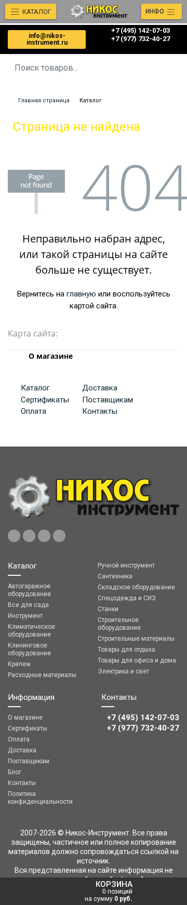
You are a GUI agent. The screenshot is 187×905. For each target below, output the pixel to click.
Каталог (35, 388)
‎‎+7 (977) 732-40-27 (140, 39)
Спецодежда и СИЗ (127, 598)
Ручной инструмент (126, 565)
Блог (14, 772)
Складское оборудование (136, 587)
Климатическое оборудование (31, 630)
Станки (108, 609)
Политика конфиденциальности (40, 797)
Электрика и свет (123, 671)
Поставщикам (107, 399)
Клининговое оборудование (29, 649)
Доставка (99, 388)
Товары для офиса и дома (137, 660)
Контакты (99, 411)
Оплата (33, 411)
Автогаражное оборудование (29, 590)
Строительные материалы (136, 638)
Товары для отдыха (126, 649)
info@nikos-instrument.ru (47, 39)
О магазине (25, 717)
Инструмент (25, 615)
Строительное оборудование (119, 623)
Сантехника (115, 576)
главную (81, 294)
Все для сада (28, 605)
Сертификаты (45, 399)
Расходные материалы (42, 675)
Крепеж (19, 664)
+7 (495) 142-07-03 (140, 30)
